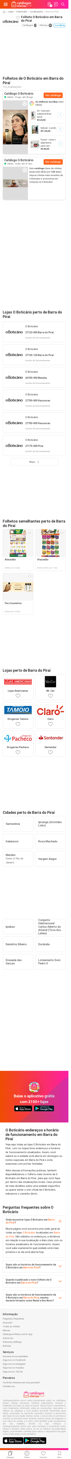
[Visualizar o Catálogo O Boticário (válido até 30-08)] (15, 127)
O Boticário (21, 11)
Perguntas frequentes (13, 1318)
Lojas (10, 11)
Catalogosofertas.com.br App (18, 1334)
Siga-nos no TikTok (13, 1371)
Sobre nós (8, 1338)
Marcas (6, 1330)
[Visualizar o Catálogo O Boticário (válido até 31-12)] (15, 183)
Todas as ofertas (11, 1326)
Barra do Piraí (31, 1267)
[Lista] (56, 4)
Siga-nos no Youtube (13, 1367)
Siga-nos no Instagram (14, 1364)
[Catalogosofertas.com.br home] (21, 4)
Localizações (36, 11)
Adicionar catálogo (12, 1342)
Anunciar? (8, 1322)
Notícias (7, 1346)
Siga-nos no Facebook (14, 1360)
